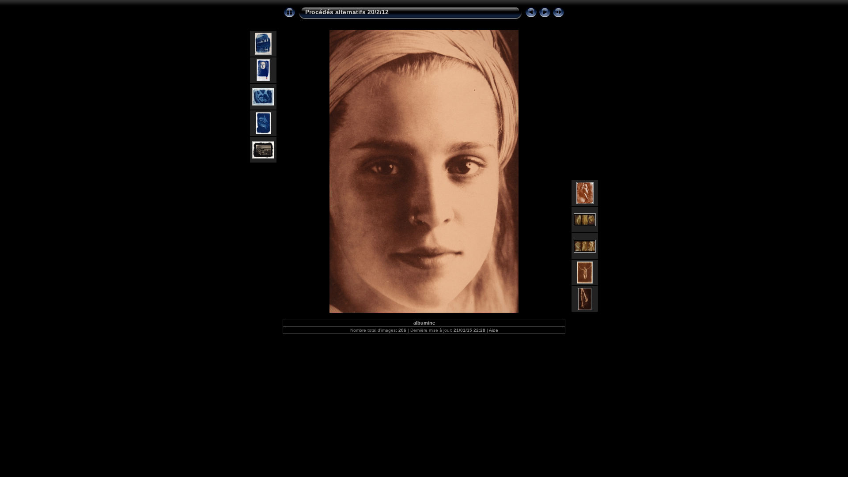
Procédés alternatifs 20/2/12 (347, 11)
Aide (493, 330)
